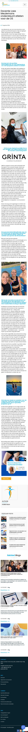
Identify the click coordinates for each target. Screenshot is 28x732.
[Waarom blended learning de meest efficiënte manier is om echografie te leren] (3, 528)
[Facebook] (18, 730)
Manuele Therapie (5, 695)
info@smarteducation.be (7, 665)
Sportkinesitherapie (5, 693)
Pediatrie (3, 699)
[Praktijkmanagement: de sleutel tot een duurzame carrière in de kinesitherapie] (3, 542)
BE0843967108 (4, 669)
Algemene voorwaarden (6, 679)
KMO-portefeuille (4, 717)
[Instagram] (21, 730)
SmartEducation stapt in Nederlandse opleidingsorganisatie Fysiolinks (17, 545)
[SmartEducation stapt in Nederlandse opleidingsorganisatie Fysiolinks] (3, 548)
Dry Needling (3, 697)
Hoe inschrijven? (4, 715)
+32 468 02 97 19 (14, 0)
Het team (3, 677)
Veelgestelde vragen (5, 712)
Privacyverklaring (4, 682)
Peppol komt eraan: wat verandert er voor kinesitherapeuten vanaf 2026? (17, 531)
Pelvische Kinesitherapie (6, 701)
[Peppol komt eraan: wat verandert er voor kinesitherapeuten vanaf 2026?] (3, 535)
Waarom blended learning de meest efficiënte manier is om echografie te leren (17, 525)
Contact (2, 721)
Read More (4, 590)
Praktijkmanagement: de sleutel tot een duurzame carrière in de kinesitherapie (17, 538)
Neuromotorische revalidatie (7, 704)
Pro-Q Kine (3, 719)
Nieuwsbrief (3, 684)
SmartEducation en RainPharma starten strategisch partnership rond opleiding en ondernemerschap (17, 518)
